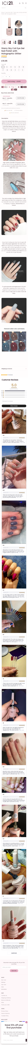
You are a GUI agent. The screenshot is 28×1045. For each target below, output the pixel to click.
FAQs (2, 1002)
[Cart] (22, 3)
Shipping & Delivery (6, 998)
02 (6, 67)
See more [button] (22, 442)
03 (11, 67)
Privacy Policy (4, 1011)
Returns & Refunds (5, 1000)
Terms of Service (5, 1013)
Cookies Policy (5, 1015)
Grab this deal (20, 98)
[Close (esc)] (26, 1022)
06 (23, 67)
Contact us (4, 995)
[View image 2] (9, 42)
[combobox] (14, 7)
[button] (14, 57)
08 (7, 70)
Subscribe (14, 970)
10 (15, 70)
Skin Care (3, 980)
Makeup (3, 982)
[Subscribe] (27, 1040)
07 (3, 70)
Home (2, 12)
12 (22, 70)
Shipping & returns (14, 369)
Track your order (5, 1004)
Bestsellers (4, 989)
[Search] (25, 7)
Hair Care (3, 984)
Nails (2, 987)
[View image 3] (14, 42)
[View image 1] (3, 42)
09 (11, 70)
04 (15, 67)
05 (19, 67)
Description (14, 118)
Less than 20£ (9, 12)
